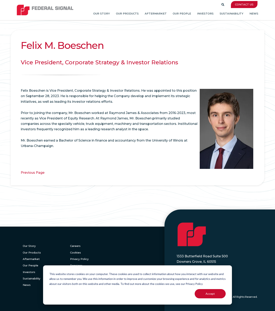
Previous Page (32, 172)
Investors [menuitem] (205, 13)
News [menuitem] (253, 13)
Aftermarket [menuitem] (156, 13)
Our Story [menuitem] (101, 13)
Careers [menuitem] (75, 245)
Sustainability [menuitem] (231, 13)
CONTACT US (244, 4)
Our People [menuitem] (182, 13)
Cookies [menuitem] (75, 252)
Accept (210, 293)
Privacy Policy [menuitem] (79, 259)
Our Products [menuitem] (127, 13)
